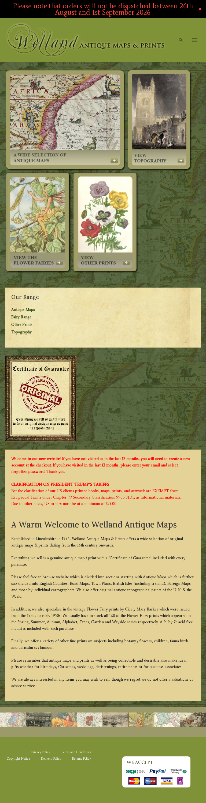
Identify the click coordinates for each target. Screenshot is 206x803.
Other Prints (21, 324)
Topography (21, 332)
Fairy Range (21, 317)
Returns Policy (81, 758)
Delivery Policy (51, 758)
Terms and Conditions (76, 752)
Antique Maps (23, 309)
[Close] (200, 9)
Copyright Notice (18, 758)
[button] (180, 39)
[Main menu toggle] (195, 40)
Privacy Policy (40, 752)
